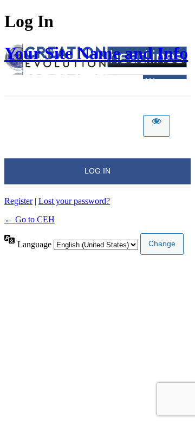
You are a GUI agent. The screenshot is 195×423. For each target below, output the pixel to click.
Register (18, 201)
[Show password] (156, 126)
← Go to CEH (29, 219)
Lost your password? (74, 201)
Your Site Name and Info (96, 53)
